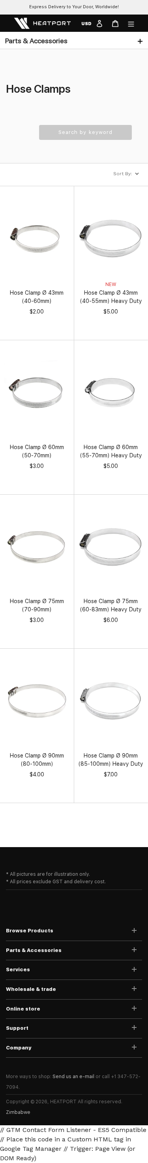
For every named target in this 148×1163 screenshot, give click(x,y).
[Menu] (131, 23)
